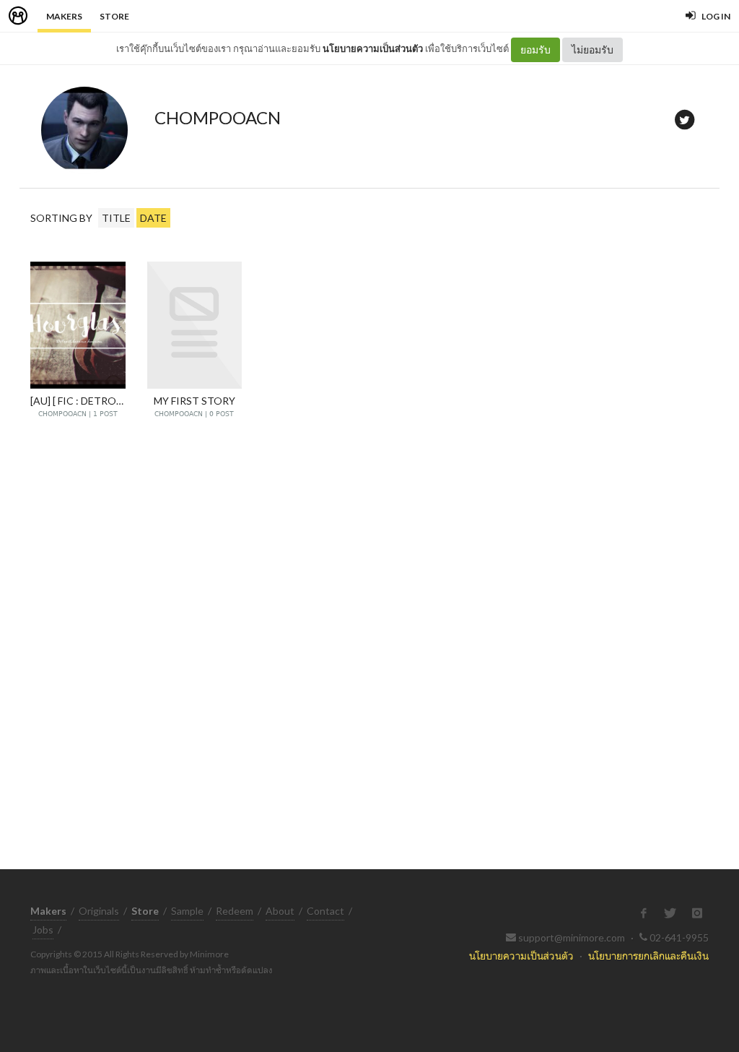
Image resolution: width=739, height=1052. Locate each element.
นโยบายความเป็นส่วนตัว (373, 48)
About (280, 911)
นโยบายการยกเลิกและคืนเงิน (648, 955)
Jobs (42, 929)
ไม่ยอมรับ (592, 49)
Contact (325, 911)
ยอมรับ (535, 49)
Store (114, 16)
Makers (64, 16)
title (116, 218)
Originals (99, 911)
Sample (187, 911)
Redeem (234, 911)
